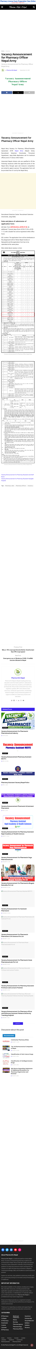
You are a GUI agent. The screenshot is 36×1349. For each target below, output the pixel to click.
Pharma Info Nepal (12, 70)
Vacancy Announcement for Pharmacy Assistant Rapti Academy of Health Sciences (17, 833)
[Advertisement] (18, 29)
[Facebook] (2, 1249)
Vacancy (8, 51)
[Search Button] (34, 7)
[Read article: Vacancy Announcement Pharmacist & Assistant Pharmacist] (18, 796)
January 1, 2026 (5, 1017)
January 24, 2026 (6, 990)
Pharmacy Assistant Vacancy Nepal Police (15, 782)
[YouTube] (15, 1249)
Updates (27, 1325)
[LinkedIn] (11, 1249)
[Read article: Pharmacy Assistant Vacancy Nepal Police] (18, 772)
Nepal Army (19, 151)
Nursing (15, 1322)
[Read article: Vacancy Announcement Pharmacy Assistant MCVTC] (18, 746)
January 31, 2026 (6, 938)
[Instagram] (19, 1249)
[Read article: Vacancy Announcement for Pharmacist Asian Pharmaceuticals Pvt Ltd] (18, 950)
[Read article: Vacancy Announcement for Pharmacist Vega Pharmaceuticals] (18, 847)
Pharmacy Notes (18, 1329)
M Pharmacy (5, 1329)
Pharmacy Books (5, 1341)
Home (2, 51)
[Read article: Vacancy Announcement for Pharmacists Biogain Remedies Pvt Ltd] (18, 873)
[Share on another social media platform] (29, 92)
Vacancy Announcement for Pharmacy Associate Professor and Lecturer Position (17, 987)
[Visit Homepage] (18, 7)
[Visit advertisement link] (18, 2)
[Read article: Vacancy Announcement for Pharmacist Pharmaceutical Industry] (18, 721)
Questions (28, 1316)
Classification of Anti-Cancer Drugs (22, 1054)
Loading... (18, 1023)
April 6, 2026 (5, 810)
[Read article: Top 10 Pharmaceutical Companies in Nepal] (6, 1048)
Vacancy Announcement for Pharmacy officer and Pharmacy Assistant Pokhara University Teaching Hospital (16, 1013)
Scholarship (28, 1318)
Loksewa (3, 1327)
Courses (16, 1338)
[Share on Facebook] (6, 92)
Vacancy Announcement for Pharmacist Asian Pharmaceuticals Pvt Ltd (16, 961)
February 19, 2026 (6, 887)
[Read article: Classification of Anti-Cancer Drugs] (6, 1055)
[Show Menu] (2, 7)
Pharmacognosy (18, 1324)
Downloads (4, 1323)
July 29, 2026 (5, 735)
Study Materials (29, 1320)
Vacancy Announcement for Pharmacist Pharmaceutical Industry (14, 732)
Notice (15, 1319)
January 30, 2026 (6, 964)
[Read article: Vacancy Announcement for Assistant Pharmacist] (18, 898)
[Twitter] (7, 1249)
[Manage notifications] (31, 1345)
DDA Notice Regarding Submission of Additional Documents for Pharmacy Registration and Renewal (22, 1071)
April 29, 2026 (5, 761)
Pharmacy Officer (21, 485)
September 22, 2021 (25, 70)
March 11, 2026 (5, 836)
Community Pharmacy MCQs (20, 1040)
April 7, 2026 (5, 784)
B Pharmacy (4, 1316)
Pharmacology (17, 1326)
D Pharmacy (4, 1320)
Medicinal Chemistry (16, 1316)
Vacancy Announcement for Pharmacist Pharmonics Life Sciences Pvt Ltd (14, 935)
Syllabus (27, 1323)
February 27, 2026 (6, 861)
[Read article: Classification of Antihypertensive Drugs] (6, 1062)
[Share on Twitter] (18, 92)
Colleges (4, 1318)
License (3, 1325)
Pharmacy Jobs (9, 485)
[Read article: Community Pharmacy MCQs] (6, 1041)
